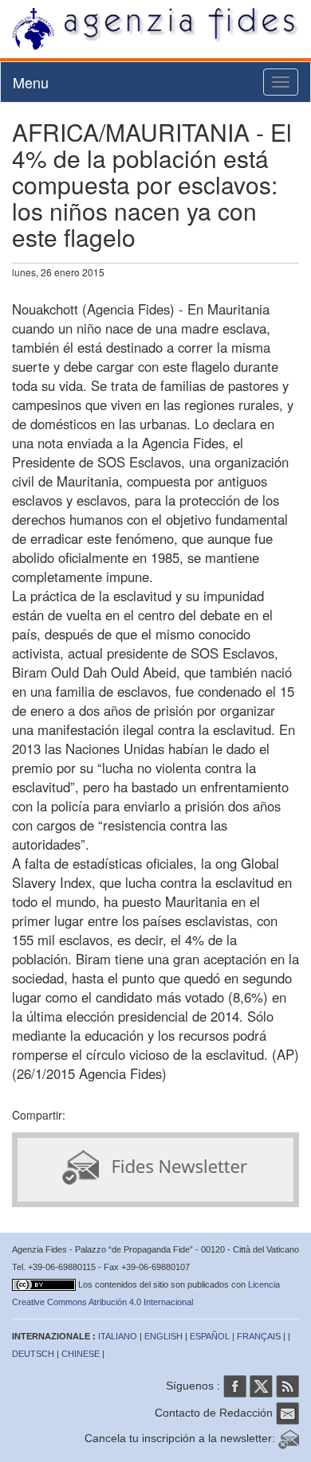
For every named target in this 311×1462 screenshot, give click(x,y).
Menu (31, 82)
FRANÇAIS (259, 1336)
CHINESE (80, 1353)
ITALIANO (117, 1336)
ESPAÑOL (210, 1336)
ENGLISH (163, 1336)
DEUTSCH (33, 1353)
